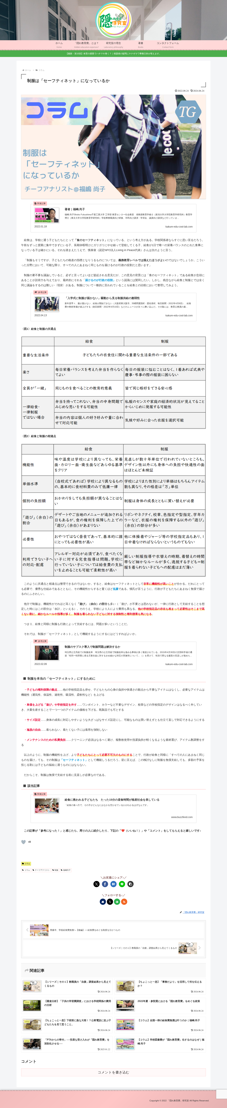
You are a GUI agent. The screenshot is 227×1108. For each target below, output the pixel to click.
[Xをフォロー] (110, 902)
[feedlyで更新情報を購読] (117, 902)
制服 (56, 870)
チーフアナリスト (42, 870)
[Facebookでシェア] (105, 884)
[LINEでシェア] (122, 884)
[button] (130, 884)
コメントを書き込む (113, 1072)
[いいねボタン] (23, 842)
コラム (27, 864)
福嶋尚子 (67, 870)
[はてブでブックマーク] (113, 884)
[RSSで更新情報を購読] (124, 902)
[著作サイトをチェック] (103, 902)
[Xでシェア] (96, 884)
